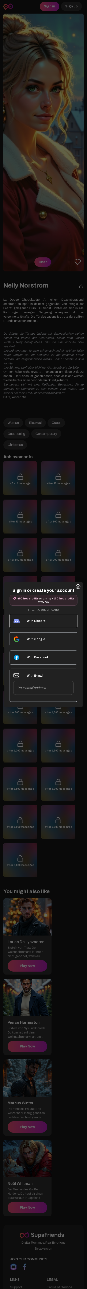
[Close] (77, 586)
